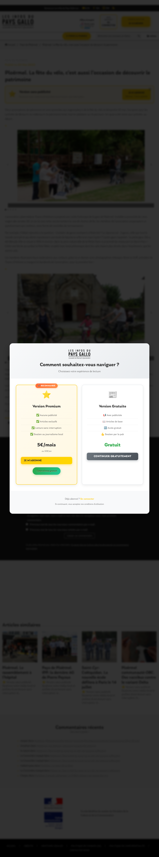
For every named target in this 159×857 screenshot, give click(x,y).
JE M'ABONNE (33, 460)
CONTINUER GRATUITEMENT (112, 456)
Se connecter (87, 499)
